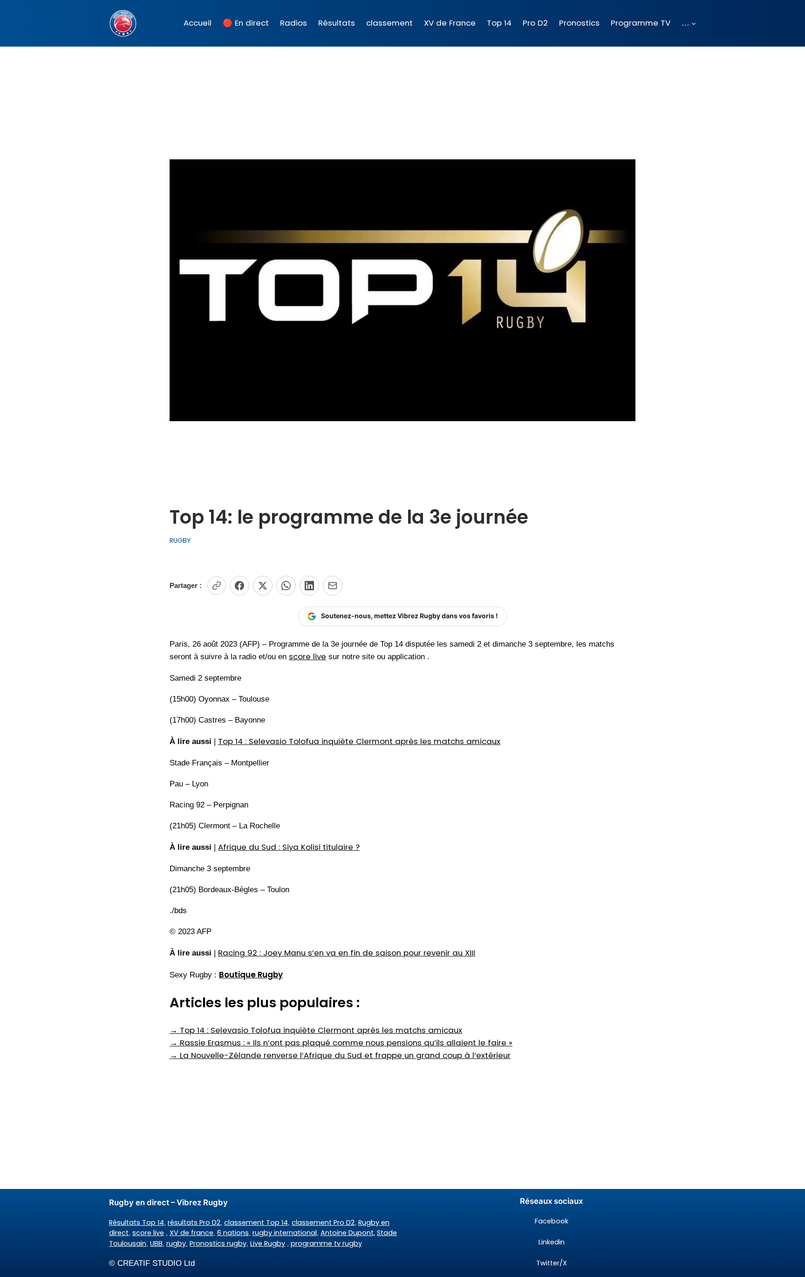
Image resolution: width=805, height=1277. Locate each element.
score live (307, 656)
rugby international (284, 1232)
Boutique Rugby (251, 974)
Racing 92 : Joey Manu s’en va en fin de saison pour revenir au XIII (346, 952)
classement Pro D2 (323, 1222)
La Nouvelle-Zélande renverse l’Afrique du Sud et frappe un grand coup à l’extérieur (340, 1055)
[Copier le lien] (216, 585)
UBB (156, 1243)
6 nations (233, 1232)
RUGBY (180, 540)
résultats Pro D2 (194, 1222)
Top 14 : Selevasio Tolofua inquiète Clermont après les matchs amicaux (359, 741)
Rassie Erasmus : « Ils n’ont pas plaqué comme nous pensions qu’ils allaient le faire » (341, 1042)
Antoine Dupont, (348, 1232)
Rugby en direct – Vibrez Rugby (168, 1202)
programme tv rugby (326, 1243)
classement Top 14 (256, 1222)
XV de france (191, 1232)
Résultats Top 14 (136, 1222)
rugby (176, 1243)
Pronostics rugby (218, 1243)
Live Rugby (267, 1243)
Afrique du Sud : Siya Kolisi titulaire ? (289, 847)
